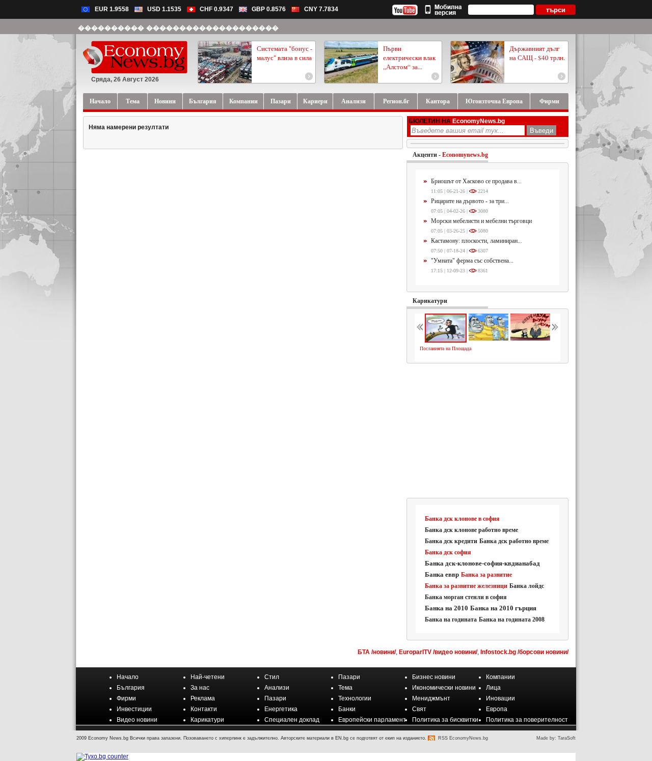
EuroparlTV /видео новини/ (438, 652)
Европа (496, 709)
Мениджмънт (431, 698)
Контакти (204, 709)
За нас (200, 687)
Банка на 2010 (446, 608)
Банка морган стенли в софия (466, 597)
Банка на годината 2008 (512, 619)
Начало (128, 677)
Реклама (203, 698)
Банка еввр (442, 574)
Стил (271, 677)
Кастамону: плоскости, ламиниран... (476, 240)
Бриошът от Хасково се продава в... (476, 181)
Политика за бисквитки (445, 719)
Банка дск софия (448, 552)
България (131, 687)
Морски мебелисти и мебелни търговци (481, 220)
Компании (500, 677)
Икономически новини (444, 687)
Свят (419, 709)
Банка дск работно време (514, 541)
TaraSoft (567, 738)
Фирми (126, 698)
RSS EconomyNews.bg (463, 738)
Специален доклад (291, 719)
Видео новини (137, 719)
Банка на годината (451, 619)
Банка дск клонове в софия (462, 518)
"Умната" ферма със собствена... (472, 260)
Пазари (349, 677)
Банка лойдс (526, 585)
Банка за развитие (486, 574)
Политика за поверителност (527, 719)
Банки (347, 709)
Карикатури (430, 300)
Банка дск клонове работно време (471, 529)
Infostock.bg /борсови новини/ (524, 652)
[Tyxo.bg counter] (102, 756)
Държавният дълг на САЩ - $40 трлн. (537, 53)
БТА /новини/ (377, 652)
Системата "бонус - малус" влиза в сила (284, 53)
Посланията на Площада (445, 348)
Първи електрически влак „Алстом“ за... (409, 57)
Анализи (276, 687)
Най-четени (208, 677)
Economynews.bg (465, 154)
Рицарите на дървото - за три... (470, 201)
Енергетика (280, 709)
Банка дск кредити (451, 541)
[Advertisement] (488, 431)
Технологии (354, 698)
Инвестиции (134, 709)
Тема (345, 687)
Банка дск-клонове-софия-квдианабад (482, 563)
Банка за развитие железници (466, 585)
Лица (493, 687)
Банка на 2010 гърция (503, 608)
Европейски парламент (372, 719)
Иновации (500, 698)
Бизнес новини (433, 677)
